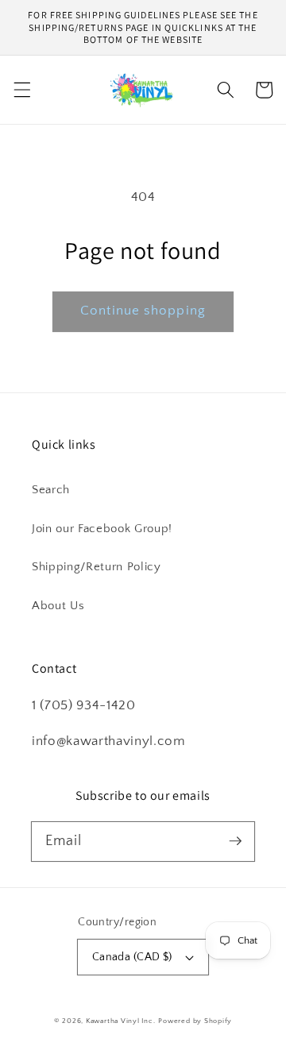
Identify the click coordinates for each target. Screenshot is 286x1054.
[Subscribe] (235, 841)
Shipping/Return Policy (96, 566)
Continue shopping (143, 310)
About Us (58, 605)
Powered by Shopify (195, 1021)
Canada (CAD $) (132, 957)
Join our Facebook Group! (102, 528)
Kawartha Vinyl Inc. (121, 1021)
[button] (21, 90)
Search (51, 489)
